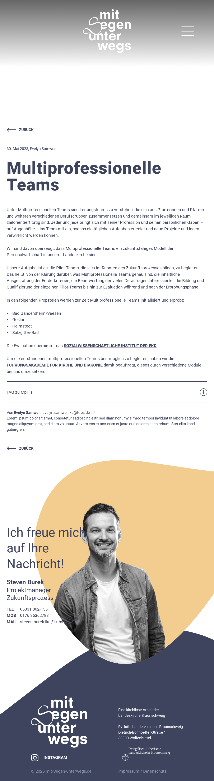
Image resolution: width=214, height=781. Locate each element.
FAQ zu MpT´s (19, 392)
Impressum (128, 771)
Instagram (55, 757)
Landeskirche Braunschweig (141, 715)
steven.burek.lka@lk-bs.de (44, 621)
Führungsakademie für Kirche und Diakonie (55, 365)
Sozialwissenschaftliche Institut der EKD (110, 345)
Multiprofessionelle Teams (84, 176)
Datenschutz (155, 771)
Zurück (26, 129)
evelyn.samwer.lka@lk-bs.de (66, 412)
